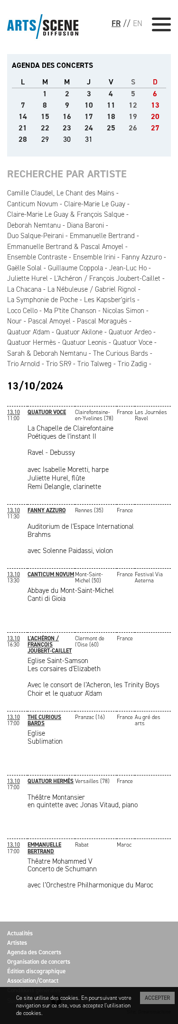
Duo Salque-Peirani (35, 235)
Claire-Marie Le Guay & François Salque (65, 214)
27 (155, 128)
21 (23, 128)
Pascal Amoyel (49, 321)
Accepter (157, 998)
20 (155, 116)
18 (111, 116)
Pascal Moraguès (102, 321)
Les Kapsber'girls (109, 299)
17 (88, 116)
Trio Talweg (94, 364)
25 (111, 128)
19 (133, 116)
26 (133, 128)
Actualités (20, 933)
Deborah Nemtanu (34, 225)
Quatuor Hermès (31, 342)
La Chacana (24, 289)
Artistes (17, 943)
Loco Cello (22, 310)
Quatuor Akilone (79, 332)
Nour (14, 321)
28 (23, 139)
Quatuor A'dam (28, 332)
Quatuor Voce (132, 342)
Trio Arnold (23, 364)
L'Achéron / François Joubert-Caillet (107, 278)
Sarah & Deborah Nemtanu (47, 353)
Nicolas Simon (123, 310)
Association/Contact (32, 981)
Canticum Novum (32, 204)
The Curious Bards (120, 353)
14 (23, 116)
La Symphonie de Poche (42, 299)
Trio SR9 (58, 364)
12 (133, 105)
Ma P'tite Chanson (70, 310)
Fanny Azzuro (142, 257)
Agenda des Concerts (34, 952)
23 (67, 128)
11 (111, 105)
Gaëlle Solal (24, 268)
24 (88, 128)
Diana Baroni (85, 225)
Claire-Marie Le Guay (94, 204)
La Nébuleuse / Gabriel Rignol (91, 289)
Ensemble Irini (94, 257)
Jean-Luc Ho (128, 268)
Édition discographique (36, 971)
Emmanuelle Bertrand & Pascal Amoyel (65, 246)
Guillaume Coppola (75, 268)
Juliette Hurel (27, 278)
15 (45, 116)
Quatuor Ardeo (130, 332)
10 (88, 105)
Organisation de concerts (38, 962)
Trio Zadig (132, 364)
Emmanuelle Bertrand (102, 235)
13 (155, 105)
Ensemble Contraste (37, 257)
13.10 (13, 412)
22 (45, 128)
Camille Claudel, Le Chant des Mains (60, 193)
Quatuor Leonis (84, 342)
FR (116, 23)
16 (67, 116)
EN (137, 23)
